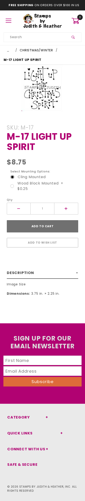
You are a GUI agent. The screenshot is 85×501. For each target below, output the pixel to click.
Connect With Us (26, 449)
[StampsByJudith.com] (42, 20)
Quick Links (20, 433)
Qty (9, 200)
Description (20, 272)
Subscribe (42, 381)
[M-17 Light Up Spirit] (42, 90)
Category (18, 417)
